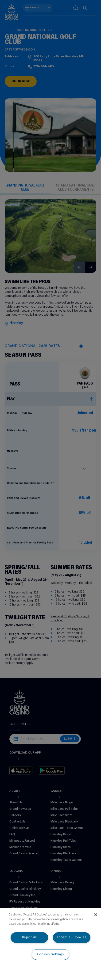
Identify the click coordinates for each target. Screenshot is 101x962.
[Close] (96, 914)
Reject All (29, 937)
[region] (50, 935)
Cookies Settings (50, 954)
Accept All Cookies (71, 937)
